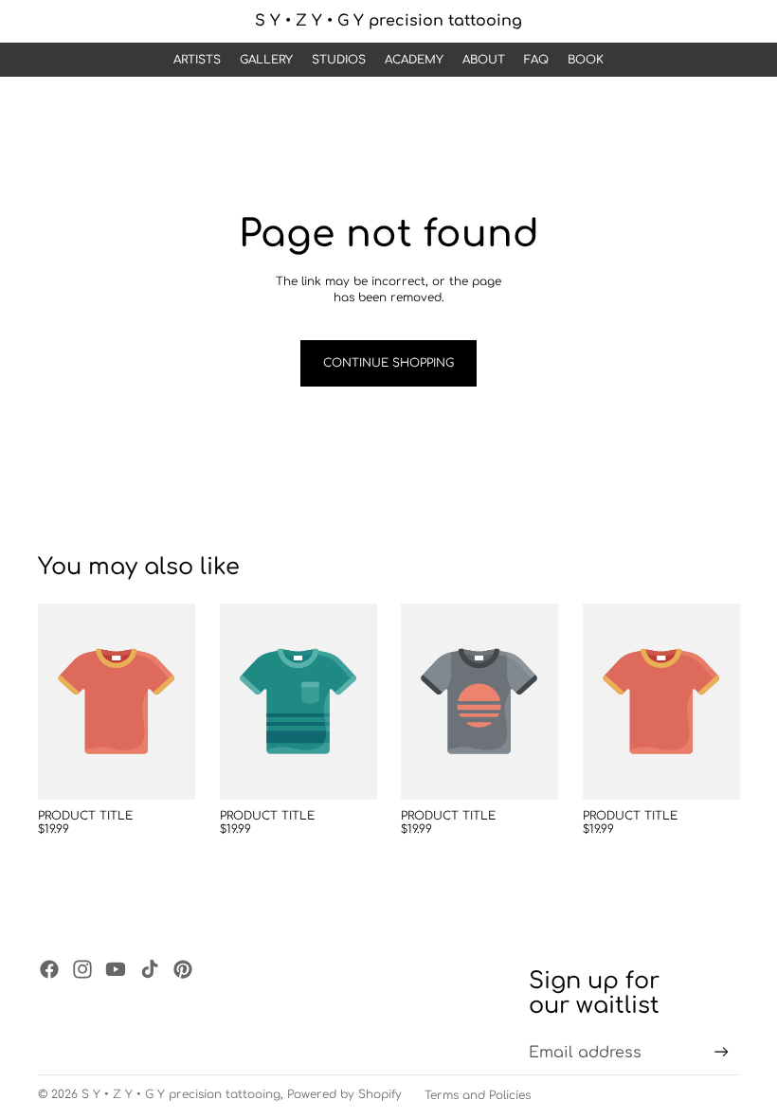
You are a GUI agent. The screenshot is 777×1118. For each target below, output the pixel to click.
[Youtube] (115, 969)
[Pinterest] (183, 969)
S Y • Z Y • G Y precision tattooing (180, 1094)
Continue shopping (388, 363)
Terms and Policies (478, 1095)
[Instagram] (82, 969)
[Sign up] (721, 1052)
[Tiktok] (149, 969)
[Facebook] (49, 969)
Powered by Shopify (344, 1094)
